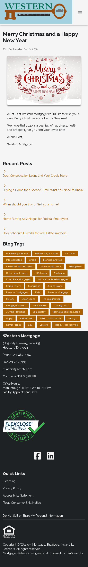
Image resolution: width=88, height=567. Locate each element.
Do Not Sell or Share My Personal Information (33, 515)
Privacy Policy (12, 488)
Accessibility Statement (18, 495)
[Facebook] (37, 455)
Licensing (9, 481)
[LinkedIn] (50, 455)
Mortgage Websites (16, 553)
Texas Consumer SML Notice (22, 502)
